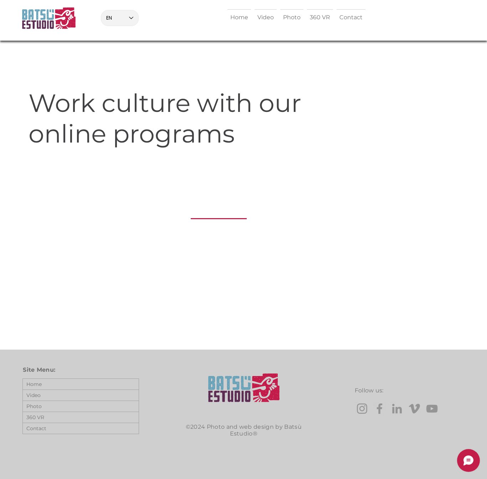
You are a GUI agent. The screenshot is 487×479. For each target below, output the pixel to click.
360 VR (35, 417)
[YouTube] (432, 409)
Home (34, 384)
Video (33, 395)
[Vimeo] (414, 409)
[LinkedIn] (397, 409)
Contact (36, 428)
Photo (34, 406)
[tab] (219, 210)
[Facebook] (379, 409)
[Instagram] (362, 409)
